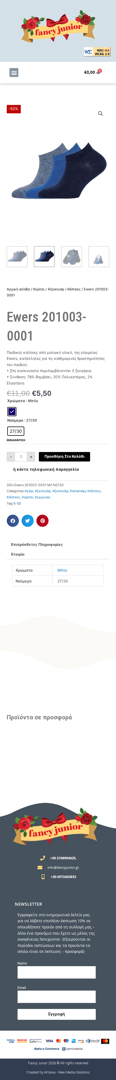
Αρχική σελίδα (18, 289)
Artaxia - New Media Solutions (67, 1072)
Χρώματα (16, 401)
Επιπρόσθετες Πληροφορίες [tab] (37, 544)
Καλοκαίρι (78, 491)
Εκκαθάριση (16, 440)
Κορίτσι (39, 289)
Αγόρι (29, 491)
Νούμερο (15, 420)
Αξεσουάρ (56, 289)
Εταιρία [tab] (18, 554)
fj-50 (17, 503)
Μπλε (62, 570)
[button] (13, 72)
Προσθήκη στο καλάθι (64, 456)
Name (22, 963)
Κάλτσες (74, 289)
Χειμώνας (42, 497)
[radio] (12, 412)
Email (22, 987)
